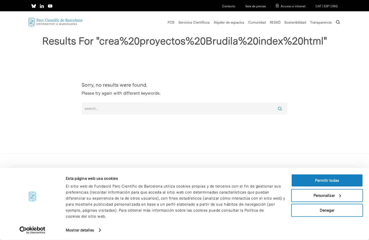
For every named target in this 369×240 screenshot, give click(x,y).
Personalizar (324, 195)
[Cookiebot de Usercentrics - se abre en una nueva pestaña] (32, 230)
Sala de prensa (255, 6)
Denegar (327, 210)
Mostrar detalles (80, 230)
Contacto (228, 6)
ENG (334, 6)
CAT (319, 6)
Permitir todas (327, 180)
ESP (326, 6)
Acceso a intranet (293, 6)
